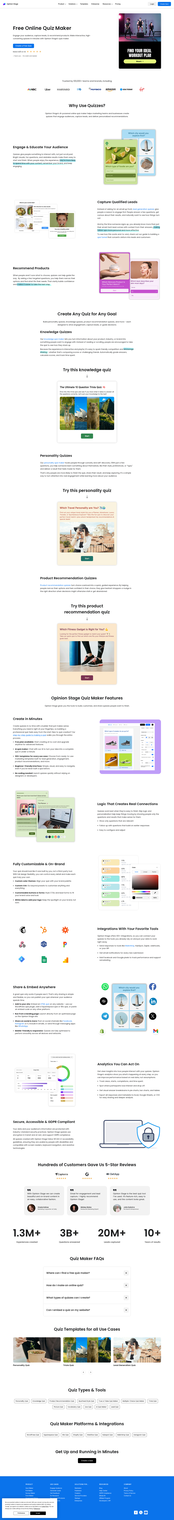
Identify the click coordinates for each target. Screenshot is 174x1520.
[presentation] (83, 1372)
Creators (77, 1493)
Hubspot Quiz (107, 1435)
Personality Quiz (22, 1401)
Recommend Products (57, 1498)
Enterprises (78, 1501)
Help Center (103, 1490)
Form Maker (29, 1495)
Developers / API (105, 1501)
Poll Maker (29, 1490)
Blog (100, 1488)
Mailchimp (129, 945)
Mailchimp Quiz (123, 1435)
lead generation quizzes (143, 209)
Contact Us (127, 1495)
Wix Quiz (65, 1435)
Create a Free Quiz (23, 46)
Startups (77, 1498)
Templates (84, 4)
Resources (107, 4)
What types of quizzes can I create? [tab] (68, 1297)
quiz (47, 1004)
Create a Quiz (87, 1461)
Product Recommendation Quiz (61, 1401)
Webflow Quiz (92, 1435)
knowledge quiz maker (54, 339)
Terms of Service (129, 1493)
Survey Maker (30, 1493)
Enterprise (95, 4)
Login (152, 4)
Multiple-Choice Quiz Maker (133, 1401)
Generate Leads (55, 1490)
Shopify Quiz (78, 1435)
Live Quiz (88, 1407)
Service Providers (81, 1495)
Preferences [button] (37, 1508)
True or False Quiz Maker (108, 1401)
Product (61, 4)
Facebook (67, 1021)
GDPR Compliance (105, 1493)
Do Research (54, 1495)
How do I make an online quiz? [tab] (64, 1285)
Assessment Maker (32, 1498)
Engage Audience (56, 1488)
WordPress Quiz (33, 1435)
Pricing (117, 4)
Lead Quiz (115, 1407)
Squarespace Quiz (51, 1435)
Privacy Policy (128, 1490)
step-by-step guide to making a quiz (29, 735)
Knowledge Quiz (39, 1401)
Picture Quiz (58, 1407)
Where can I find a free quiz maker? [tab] (68, 1273)
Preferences (21, 1513)
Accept (38, 1513)
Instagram (19, 1023)
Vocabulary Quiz (74, 1407)
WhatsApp (23, 1026)
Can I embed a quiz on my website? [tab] (68, 1310)
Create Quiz (164, 4)
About (126, 1488)
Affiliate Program (104, 1498)
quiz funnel (102, 237)
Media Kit (102, 1495)
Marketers (78, 1488)
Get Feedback (55, 1493)
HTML (43, 1004)
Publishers (78, 1490)
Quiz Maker (29, 1488)
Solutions (72, 4)
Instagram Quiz (140, 1435)
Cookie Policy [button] (45, 1506)
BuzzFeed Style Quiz (86, 1401)
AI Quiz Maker (101, 1407)
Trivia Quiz (153, 1401)
